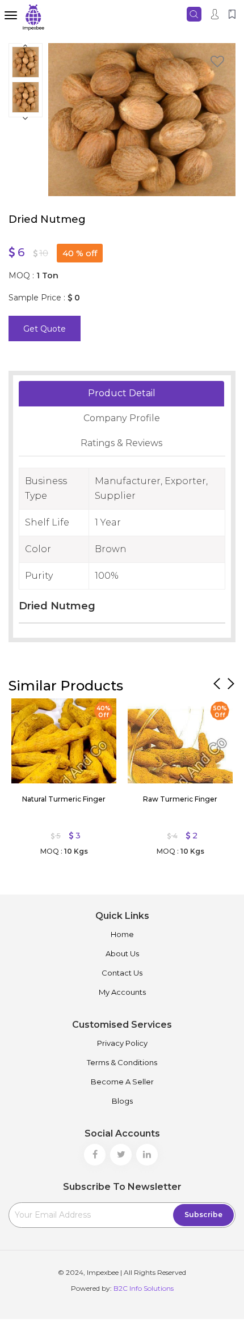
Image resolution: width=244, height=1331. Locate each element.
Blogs (122, 1100)
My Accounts (122, 992)
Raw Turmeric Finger (180, 799)
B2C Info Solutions (143, 1288)
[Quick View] (25, 709)
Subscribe (203, 1214)
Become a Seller (122, 1081)
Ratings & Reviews (121, 443)
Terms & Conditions (122, 1062)
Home (122, 934)
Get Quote (44, 329)
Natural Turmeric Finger (64, 799)
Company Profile (121, 418)
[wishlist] (217, 63)
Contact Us (122, 972)
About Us (122, 953)
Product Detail (121, 393)
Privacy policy (122, 1043)
